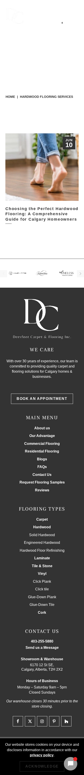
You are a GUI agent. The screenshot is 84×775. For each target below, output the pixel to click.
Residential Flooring (42, 451)
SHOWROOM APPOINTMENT (51, 15)
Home (10, 97)
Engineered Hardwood (42, 542)
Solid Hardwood (42, 535)
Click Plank (42, 581)
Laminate (42, 558)
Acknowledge (42, 766)
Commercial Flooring (42, 444)
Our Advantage (42, 436)
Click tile (42, 589)
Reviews (42, 490)
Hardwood (42, 527)
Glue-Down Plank (42, 597)
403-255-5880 (52, 6)
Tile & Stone (42, 566)
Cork (42, 612)
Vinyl (42, 574)
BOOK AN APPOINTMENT (42, 399)
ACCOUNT (50, 25)
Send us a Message (42, 648)
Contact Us (42, 475)
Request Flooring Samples (42, 482)
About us (42, 428)
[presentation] (3, 273)
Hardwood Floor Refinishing (42, 550)
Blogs (42, 459)
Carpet (42, 519)
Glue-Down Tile (42, 605)
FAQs (42, 467)
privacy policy (42, 755)
